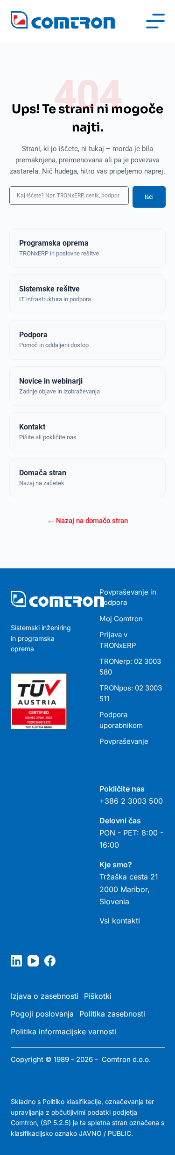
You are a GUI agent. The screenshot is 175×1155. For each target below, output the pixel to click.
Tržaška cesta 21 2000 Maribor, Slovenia (128, 889)
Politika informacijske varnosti (63, 1031)
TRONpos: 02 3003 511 (130, 693)
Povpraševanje (123, 741)
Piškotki (98, 996)
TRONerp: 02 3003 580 (130, 666)
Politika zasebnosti (112, 1013)
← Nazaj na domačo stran (87, 520)
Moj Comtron (121, 618)
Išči (149, 196)
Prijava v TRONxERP (117, 640)
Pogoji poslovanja (42, 1013)
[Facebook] (50, 960)
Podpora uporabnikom (121, 720)
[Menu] (155, 21)
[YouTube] (33, 960)
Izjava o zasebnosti (44, 996)
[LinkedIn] (16, 960)
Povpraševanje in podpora (127, 597)
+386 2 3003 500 (131, 801)
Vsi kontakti (119, 920)
